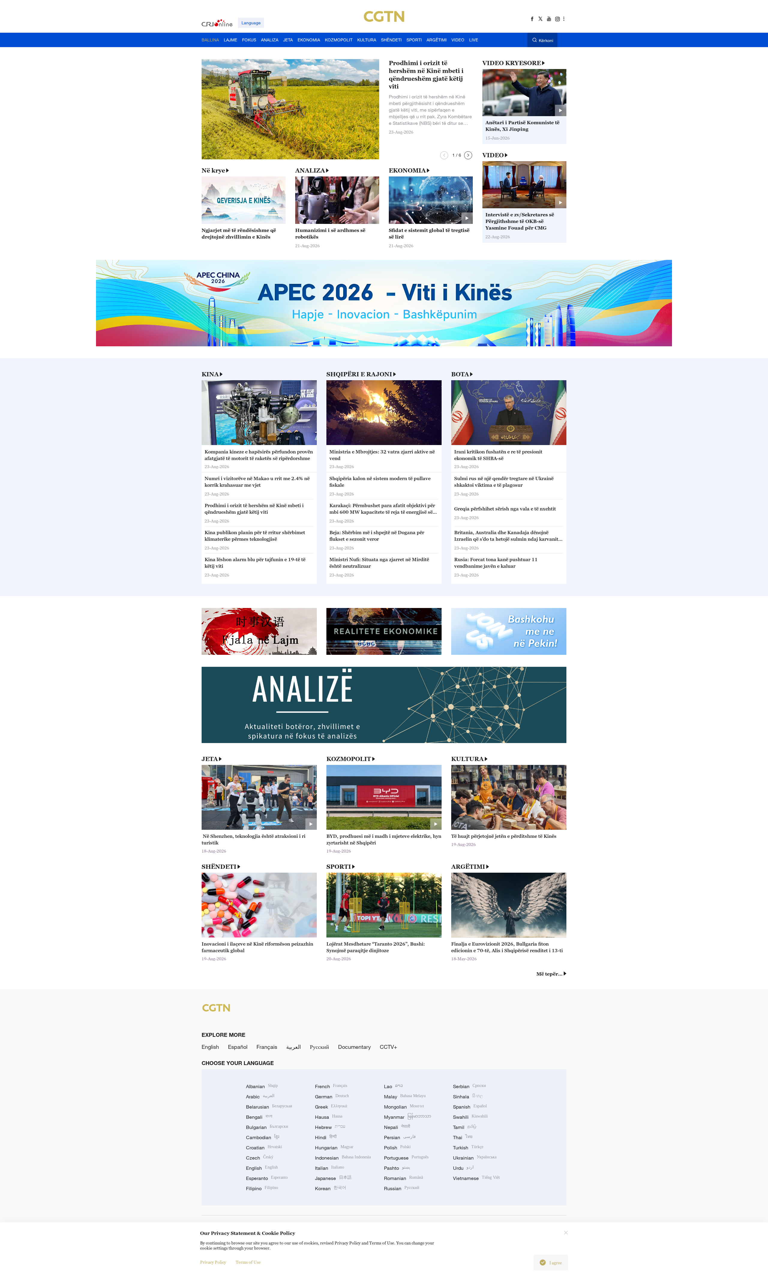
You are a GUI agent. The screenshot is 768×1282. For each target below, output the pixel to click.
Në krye (213, 170)
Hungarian (334, 1148)
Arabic (260, 1097)
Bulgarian (267, 1127)
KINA (210, 374)
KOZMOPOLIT (348, 759)
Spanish (470, 1107)
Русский (319, 1046)
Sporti (338, 866)
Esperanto (267, 1178)
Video (493, 155)
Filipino (262, 1188)
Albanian (262, 1086)
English (210, 1046)
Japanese (333, 1178)
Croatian (264, 1148)
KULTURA (467, 759)
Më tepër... (549, 974)
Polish (397, 1148)
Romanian (403, 1178)
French (331, 1086)
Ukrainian (474, 1158)
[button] (444, 155)
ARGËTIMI (468, 866)
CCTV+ (388, 1046)
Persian (400, 1137)
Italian (329, 1168)
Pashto (397, 1168)
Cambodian (262, 1137)
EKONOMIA (407, 170)
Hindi (326, 1137)
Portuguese (406, 1158)
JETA (210, 759)
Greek (331, 1107)
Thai (462, 1137)
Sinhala (468, 1097)
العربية (293, 1046)
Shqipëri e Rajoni (359, 374)
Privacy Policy (213, 1262)
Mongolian (404, 1107)
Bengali (259, 1117)
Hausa (328, 1117)
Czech (259, 1158)
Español (238, 1046)
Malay (405, 1097)
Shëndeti (219, 866)
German (332, 1097)
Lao (393, 1086)
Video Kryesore (511, 63)
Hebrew (330, 1127)
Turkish (468, 1148)
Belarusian (269, 1107)
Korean (330, 1188)
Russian (401, 1188)
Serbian (469, 1086)
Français (266, 1046)
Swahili (470, 1117)
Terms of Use (248, 1262)
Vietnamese (476, 1178)
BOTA (460, 374)
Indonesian (343, 1158)
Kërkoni (546, 40)
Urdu (463, 1168)
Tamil (464, 1127)
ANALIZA (310, 170)
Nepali (397, 1127)
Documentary (354, 1046)
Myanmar (407, 1117)
